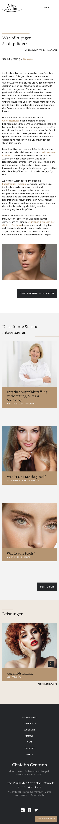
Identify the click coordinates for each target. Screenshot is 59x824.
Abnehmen (29, 729)
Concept (30, 748)
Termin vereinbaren (46, 818)
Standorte (29, 723)
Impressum (21, 795)
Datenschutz (37, 795)
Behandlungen (29, 717)
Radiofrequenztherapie (14, 183)
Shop (29, 742)
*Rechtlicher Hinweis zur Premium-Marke (29, 791)
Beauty (28, 59)
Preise (29, 754)
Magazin (29, 735)
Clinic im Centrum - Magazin (37, 293)
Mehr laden (47, 586)
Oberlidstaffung (10, 120)
